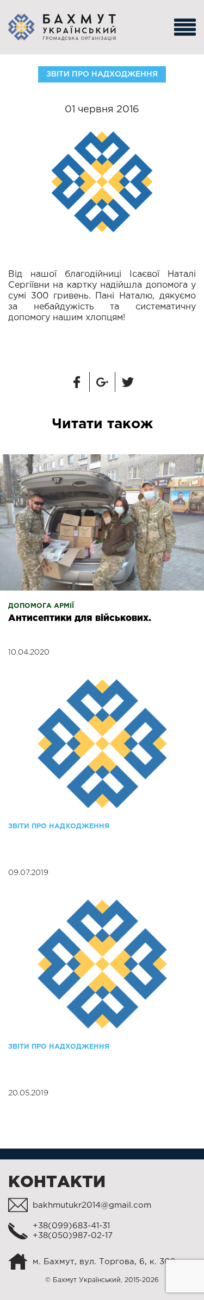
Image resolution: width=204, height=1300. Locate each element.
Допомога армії (41, 606)
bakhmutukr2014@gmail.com (92, 1205)
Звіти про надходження (102, 74)
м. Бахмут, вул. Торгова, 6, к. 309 (104, 1261)
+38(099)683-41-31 (71, 1225)
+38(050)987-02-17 (73, 1235)
